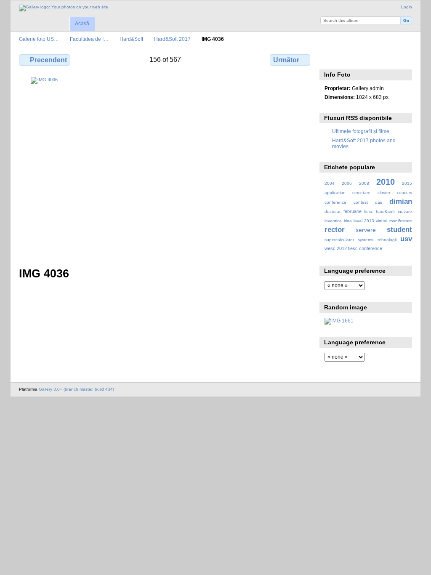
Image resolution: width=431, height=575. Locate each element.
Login (406, 7)
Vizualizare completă (329, 59)
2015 (407, 183)
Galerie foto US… (39, 39)
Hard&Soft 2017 (172, 39)
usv (406, 239)
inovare (405, 211)
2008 (364, 183)
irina (348, 220)
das (378, 202)
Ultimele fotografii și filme (360, 131)
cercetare (361, 192)
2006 (347, 183)
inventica (333, 220)
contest (361, 202)
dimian (400, 201)
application (335, 192)
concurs (404, 192)
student (399, 230)
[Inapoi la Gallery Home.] (63, 8)
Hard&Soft (131, 39)
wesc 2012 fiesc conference (353, 248)
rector (335, 230)
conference (335, 202)
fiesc (368, 211)
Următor (286, 60)
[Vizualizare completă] (165, 167)
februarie (352, 211)
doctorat (333, 211)
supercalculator (339, 239)
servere (366, 229)
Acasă (82, 24)
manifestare (400, 220)
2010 (385, 181)
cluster (384, 192)
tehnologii (387, 239)
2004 (330, 183)
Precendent (48, 60)
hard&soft (385, 211)
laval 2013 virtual (370, 220)
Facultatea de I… (89, 39)
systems (365, 239)
